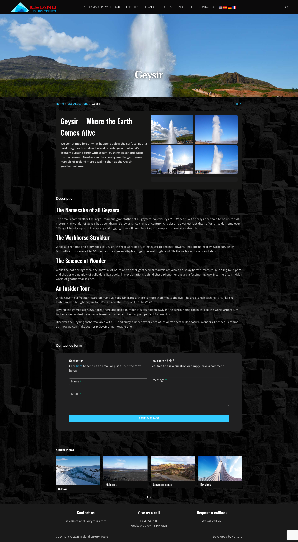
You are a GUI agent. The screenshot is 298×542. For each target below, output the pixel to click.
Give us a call (149, 513)
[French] (234, 7)
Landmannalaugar (163, 484)
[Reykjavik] (220, 468)
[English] (220, 7)
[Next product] (240, 104)
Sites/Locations (77, 103)
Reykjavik (205, 484)
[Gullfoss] (78, 470)
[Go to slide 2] (150, 497)
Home (60, 103)
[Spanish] (225, 7)
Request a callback (212, 513)
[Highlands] (125, 468)
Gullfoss (62, 489)
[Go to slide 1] (147, 497)
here (79, 366)
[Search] (286, 7)
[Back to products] (237, 104)
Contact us (85, 513)
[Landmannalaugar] (173, 468)
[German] (230, 7)
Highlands (111, 484)
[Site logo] (33, 7)
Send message (149, 418)
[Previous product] (233, 104)
